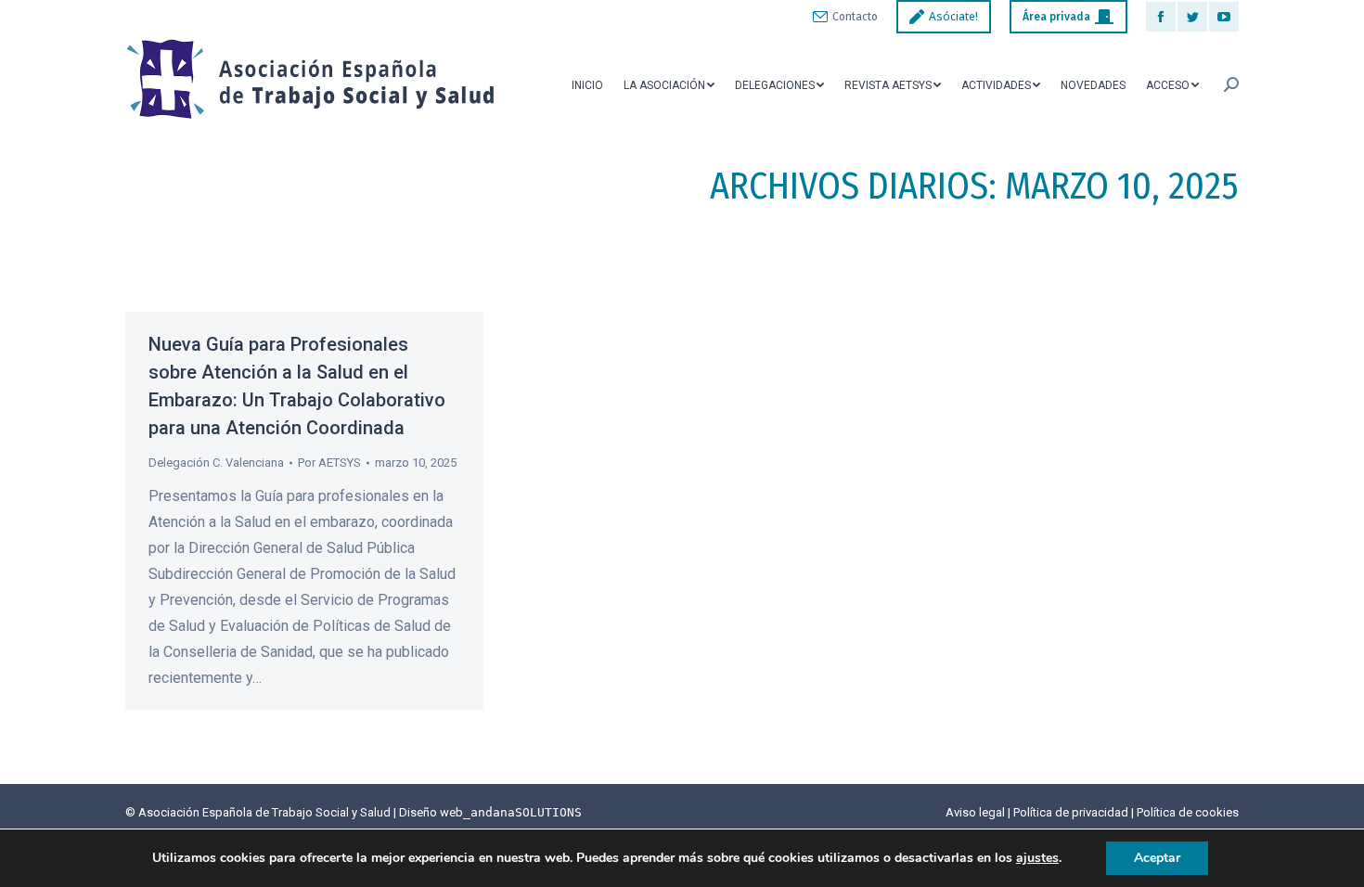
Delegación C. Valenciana (216, 462)
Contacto (855, 16)
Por (329, 462)
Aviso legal (975, 812)
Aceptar (1157, 858)
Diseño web (490, 812)
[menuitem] (587, 84)
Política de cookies (1188, 812)
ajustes (1037, 858)
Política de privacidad (1070, 812)
